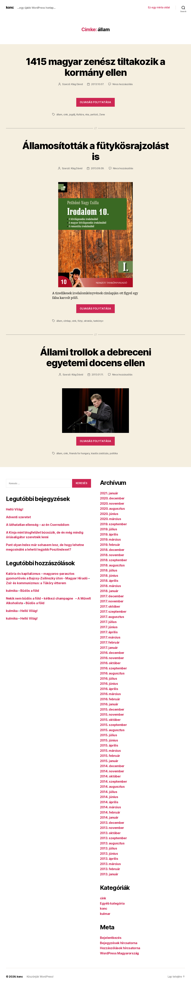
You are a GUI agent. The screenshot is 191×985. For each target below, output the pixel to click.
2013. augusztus (112, 843)
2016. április (109, 689)
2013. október (110, 833)
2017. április (109, 632)
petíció (94, 114)
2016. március (110, 694)
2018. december (112, 550)
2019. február (110, 545)
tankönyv (98, 320)
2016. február (110, 699)
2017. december (112, 596)
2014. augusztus (112, 786)
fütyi (80, 320)
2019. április (109, 534)
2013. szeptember (113, 838)
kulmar (105, 914)
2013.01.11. (98, 374)
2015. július (108, 735)
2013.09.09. (97, 168)
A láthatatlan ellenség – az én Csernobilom (37, 525)
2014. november (112, 771)
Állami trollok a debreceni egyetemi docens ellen (95, 357)
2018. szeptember (113, 560)
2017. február (110, 642)
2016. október (110, 663)
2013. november (112, 828)
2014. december (112, 766)
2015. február (110, 756)
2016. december (112, 653)
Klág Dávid (77, 84)
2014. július (108, 792)
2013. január (109, 874)
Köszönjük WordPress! (40, 976)
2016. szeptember (113, 668)
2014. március (110, 807)
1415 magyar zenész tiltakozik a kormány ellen (95, 67)
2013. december (112, 823)
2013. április (109, 859)
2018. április (109, 581)
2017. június (109, 627)
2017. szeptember (113, 611)
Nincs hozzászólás (123, 84)
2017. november (112, 601)
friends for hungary (79, 453)
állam (59, 114)
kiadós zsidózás (99, 453)
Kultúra (80, 114)
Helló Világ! (14, 509)
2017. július (108, 622)
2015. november (112, 714)
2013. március (110, 864)
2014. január (109, 817)
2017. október (110, 606)
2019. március (110, 539)
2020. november (112, 503)
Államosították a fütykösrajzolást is (95, 151)
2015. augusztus (112, 730)
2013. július (108, 848)
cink (65, 114)
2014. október (110, 776)
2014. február (110, 812)
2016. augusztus (112, 673)
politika (114, 453)
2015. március (110, 751)
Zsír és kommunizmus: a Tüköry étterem (36, 583)
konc (10, 7)
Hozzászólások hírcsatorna (120, 948)
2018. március (110, 586)
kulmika (12, 591)
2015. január (109, 761)
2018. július (108, 570)
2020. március (110, 519)
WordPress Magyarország (119, 953)
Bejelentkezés (110, 938)
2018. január (109, 591)
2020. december (112, 498)
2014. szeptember (113, 781)
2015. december (112, 709)
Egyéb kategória (112, 903)
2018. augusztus (112, 565)
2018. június (109, 575)
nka (87, 114)
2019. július (108, 529)
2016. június (109, 684)
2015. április (109, 745)
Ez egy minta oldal (159, 7)
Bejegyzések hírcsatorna (118, 943)
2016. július (108, 678)
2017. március (110, 637)
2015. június (109, 740)
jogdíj (72, 114)
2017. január (109, 648)
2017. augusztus (112, 617)
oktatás (88, 320)
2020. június (109, 514)
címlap (67, 320)
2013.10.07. (97, 84)
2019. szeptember (113, 524)
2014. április (109, 802)
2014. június (109, 797)
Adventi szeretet (18, 517)
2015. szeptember (113, 725)
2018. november (112, 555)
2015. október (110, 720)
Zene (102, 114)
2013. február (110, 869)
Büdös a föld (29, 591)
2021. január (109, 493)
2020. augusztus (112, 508)
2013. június (109, 853)
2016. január (109, 704)
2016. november (112, 658)
